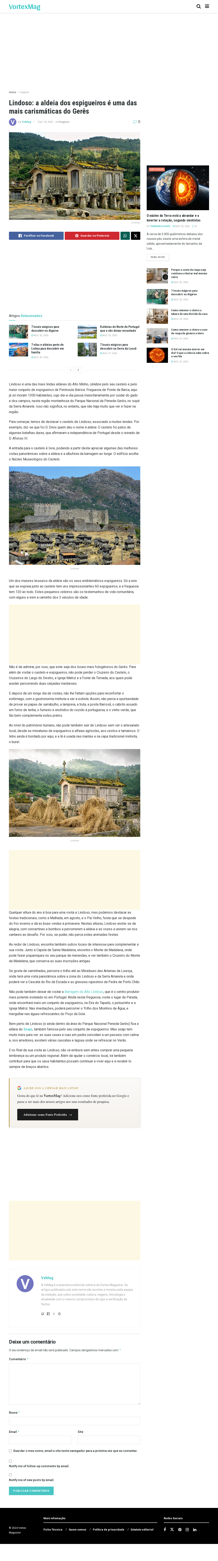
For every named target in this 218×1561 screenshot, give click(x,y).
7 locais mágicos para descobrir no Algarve (184, 292)
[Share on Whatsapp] (125, 236)
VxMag (26, 121)
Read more (160, 257)
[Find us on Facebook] (165, 1529)
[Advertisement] (74, 634)
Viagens (24, 92)
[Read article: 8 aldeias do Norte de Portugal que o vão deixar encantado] (87, 332)
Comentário (19, 1359)
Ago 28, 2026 (40, 357)
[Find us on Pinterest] (179, 1529)
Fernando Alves (160, 226)
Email (14, 1432)
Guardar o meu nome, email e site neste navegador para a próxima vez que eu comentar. (75, 1450)
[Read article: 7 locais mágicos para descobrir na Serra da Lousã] (87, 349)
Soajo (28, 1029)
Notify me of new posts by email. (31, 1480)
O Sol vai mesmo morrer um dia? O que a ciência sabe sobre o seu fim (190, 353)
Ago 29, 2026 (109, 335)
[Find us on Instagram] (187, 1529)
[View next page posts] (78, 370)
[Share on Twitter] (135, 236)
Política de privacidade (108, 1529)
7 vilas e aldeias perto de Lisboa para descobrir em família (47, 348)
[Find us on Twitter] (172, 1529)
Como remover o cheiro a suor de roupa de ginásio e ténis (189, 331)
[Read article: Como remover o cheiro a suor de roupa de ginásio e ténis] (157, 335)
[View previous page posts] (70, 370)
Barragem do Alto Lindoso (84, 992)
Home (12, 92)
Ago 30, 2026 (40, 335)
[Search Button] (198, 6)
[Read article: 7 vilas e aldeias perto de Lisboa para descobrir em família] (18, 349)
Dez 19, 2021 (46, 121)
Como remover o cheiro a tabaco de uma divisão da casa (189, 312)
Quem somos (77, 1529)
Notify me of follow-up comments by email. (39, 1466)
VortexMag (24, 6)
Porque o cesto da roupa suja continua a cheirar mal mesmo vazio (189, 273)
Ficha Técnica (52, 1529)
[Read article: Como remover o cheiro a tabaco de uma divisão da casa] (157, 316)
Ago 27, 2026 (109, 353)
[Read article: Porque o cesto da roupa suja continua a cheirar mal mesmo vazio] (157, 276)
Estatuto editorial (142, 1529)
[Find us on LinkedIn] (194, 1529)
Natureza (157, 169)
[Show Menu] (207, 6)
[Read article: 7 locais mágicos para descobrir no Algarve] (18, 332)
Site (80, 1432)
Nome (14, 1413)
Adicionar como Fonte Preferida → (47, 1114)
